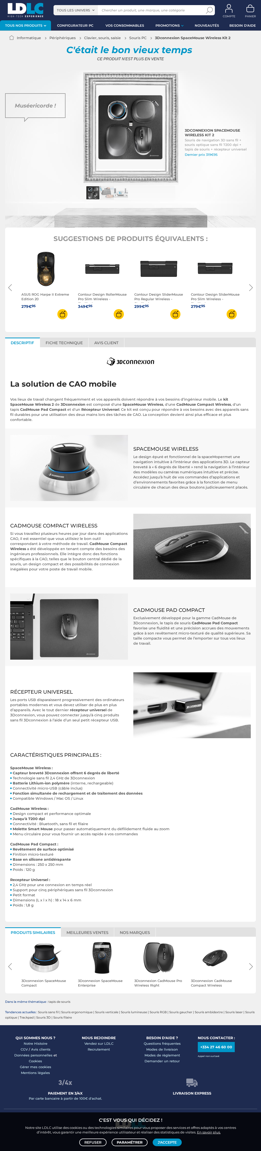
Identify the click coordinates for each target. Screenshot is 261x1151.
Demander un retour (162, 1061)
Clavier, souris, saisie (102, 38)
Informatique (29, 38)
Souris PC (138, 38)
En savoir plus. (209, 1132)
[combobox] (76, 10)
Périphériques (62, 38)
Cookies (35, 1061)
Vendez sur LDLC (98, 1043)
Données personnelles (33, 1055)
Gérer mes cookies (35, 1067)
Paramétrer (129, 1142)
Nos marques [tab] (135, 932)
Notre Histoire (35, 1043)
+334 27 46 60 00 (216, 1047)
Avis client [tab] (106, 342)
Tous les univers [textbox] (73, 10)
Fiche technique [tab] (64, 342)
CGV (24, 1049)
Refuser (92, 1142)
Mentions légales (35, 1073)
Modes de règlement (162, 1055)
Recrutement (99, 1049)
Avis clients (40, 1049)
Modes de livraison (162, 1049)
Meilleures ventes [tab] (87, 932)
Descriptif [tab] (22, 342)
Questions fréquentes (162, 1043)
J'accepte (167, 1142)
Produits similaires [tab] (33, 932)
